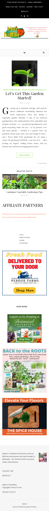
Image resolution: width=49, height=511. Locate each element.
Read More (24, 155)
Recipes (22, 7)
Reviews (30, 7)
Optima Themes (31, 507)
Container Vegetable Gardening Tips (24, 192)
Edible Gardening (34, 2)
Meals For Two (12, 7)
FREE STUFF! (38, 7)
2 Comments (42, 163)
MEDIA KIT (24, 11)
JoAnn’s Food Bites (9, 484)
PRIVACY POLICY (9, 492)
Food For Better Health (16, 2)
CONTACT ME (7, 471)
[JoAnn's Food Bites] (24, 33)
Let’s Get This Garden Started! (24, 95)
